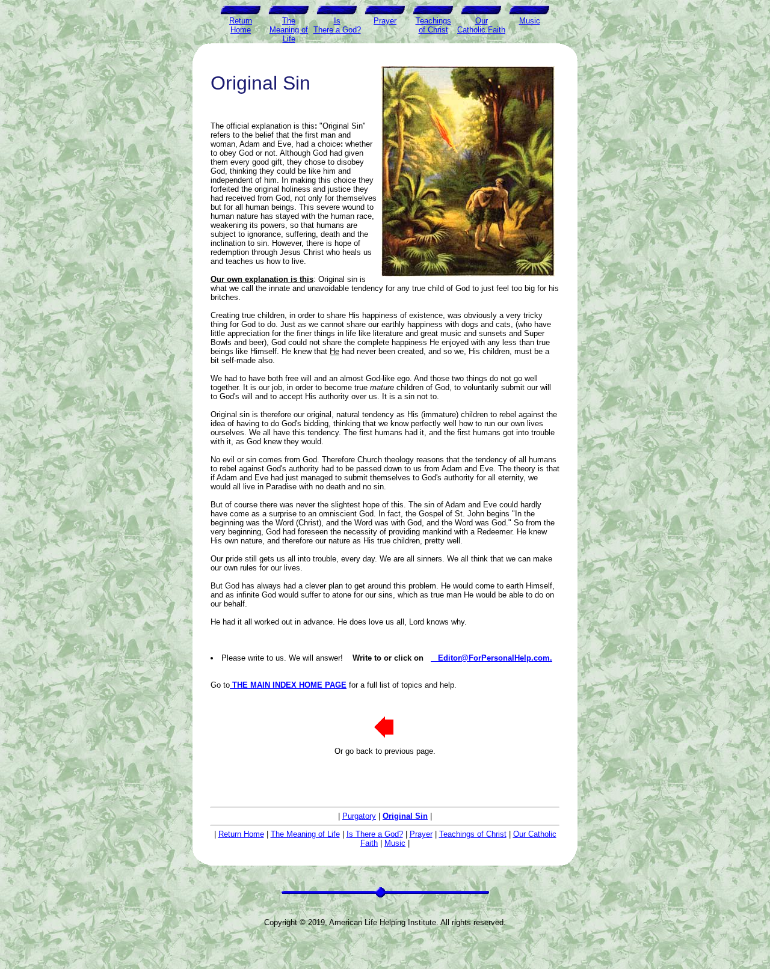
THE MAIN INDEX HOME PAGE (288, 684)
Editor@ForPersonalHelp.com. (491, 657)
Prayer (421, 834)
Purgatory (359, 816)
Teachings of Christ (473, 834)
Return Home (241, 834)
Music (394, 843)
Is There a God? (374, 834)
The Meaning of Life (305, 834)
